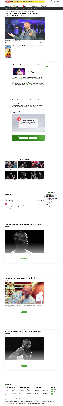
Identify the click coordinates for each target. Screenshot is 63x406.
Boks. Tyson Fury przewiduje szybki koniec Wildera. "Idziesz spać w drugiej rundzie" (34, 72)
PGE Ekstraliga (29, 393)
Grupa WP (10, 398)
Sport (31, 399)
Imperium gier (34, 399)
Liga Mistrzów (29, 389)
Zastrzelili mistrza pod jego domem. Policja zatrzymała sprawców (24, 179)
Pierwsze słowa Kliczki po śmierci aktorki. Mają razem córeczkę (36, 179)
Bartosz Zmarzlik (45, 390)
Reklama (32, 398)
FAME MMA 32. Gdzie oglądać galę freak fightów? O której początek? (10, 179)
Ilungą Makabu (21, 78)
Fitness (6, 393)
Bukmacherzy (25, 8)
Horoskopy (9, 399)
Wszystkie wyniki (54, 5)
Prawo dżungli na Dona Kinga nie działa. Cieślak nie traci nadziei (28, 99)
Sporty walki (30, 8)
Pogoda (6, 399)
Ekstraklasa (21, 389)
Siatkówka (18, 8)
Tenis (14, 8)
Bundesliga (28, 390)
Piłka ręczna (38, 8)
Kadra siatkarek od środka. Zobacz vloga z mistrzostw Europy (52, 199)
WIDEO (34, 8)
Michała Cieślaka (15, 78)
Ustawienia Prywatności (26, 398)
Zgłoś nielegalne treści (10, 208)
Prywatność (20, 398)
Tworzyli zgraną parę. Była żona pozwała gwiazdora (54, 195)
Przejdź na (7, 1)
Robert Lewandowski (38, 389)
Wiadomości (27, 399)
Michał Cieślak (13, 11)
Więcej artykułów (51, 206)
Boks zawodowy (9, 11)
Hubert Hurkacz (45, 393)
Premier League (21, 390)
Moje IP (24, 399)
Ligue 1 (20, 393)
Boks (20, 155)
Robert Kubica (37, 390)
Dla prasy (16, 398)
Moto (46, 8)
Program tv (13, 399)
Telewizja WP (18, 399)
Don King (13, 155)
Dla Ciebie (6, 8)
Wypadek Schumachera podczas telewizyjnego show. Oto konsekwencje (51, 202)
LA (48, 8)
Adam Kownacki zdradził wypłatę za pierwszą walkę (26, 108)
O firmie (13, 398)
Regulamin (35, 398)
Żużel (21, 8)
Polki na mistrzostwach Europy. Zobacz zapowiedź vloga (51, 204)
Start (5, 11)
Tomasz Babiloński (29, 83)
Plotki (21, 399)
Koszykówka (43, 8)
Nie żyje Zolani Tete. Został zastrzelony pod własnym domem (23, 169)
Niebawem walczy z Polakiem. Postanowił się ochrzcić (9, 169)
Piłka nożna (11, 8)
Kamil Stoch (44, 389)
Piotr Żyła (36, 393)
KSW (5, 394)
